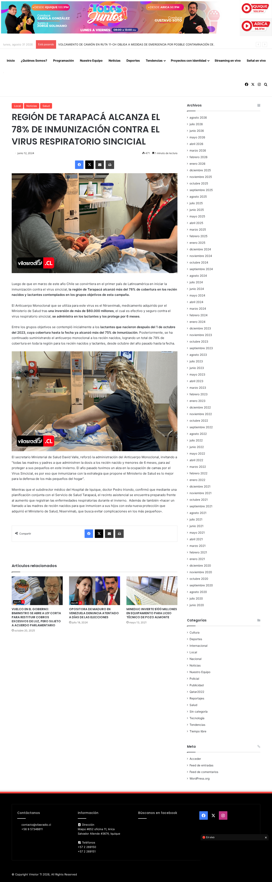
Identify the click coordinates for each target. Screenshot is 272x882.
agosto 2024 (198, 275)
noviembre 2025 (201, 177)
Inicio (11, 60)
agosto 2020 (198, 592)
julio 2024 (196, 282)
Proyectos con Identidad (188, 60)
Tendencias (154, 60)
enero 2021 (197, 559)
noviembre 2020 (201, 572)
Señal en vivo (256, 60)
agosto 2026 (198, 117)
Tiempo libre (198, 731)
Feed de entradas (201, 765)
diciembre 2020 (200, 565)
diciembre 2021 (200, 486)
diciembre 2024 (200, 249)
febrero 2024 (199, 315)
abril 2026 (196, 144)
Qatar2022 (197, 691)
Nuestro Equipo (91, 60)
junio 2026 (197, 130)
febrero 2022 (198, 473)
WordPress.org (200, 778)
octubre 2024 (199, 262)
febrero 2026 (199, 157)
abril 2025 (196, 223)
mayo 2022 (197, 453)
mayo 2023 (197, 374)
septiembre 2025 (201, 190)
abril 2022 (196, 460)
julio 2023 (196, 361)
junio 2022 (197, 447)
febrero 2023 (199, 394)
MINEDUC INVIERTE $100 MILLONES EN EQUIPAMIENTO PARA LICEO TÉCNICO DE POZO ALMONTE (151, 613)
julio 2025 (196, 203)
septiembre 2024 (201, 269)
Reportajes (197, 698)
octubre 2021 (199, 499)
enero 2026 (197, 163)
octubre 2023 (199, 341)
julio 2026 (196, 124)
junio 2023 (197, 368)
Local (17, 106)
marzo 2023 (198, 387)
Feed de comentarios (204, 772)
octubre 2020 (199, 578)
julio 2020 (196, 598)
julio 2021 (196, 519)
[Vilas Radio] (3, 72)
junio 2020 (197, 605)
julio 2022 (196, 440)
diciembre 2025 (200, 170)
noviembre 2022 (201, 414)
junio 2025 (197, 209)
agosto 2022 (198, 433)
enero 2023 (197, 401)
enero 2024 (197, 321)
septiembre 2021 (201, 506)
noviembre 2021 (200, 493)
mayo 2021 (197, 532)
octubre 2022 (199, 420)
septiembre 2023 (201, 348)
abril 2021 (196, 539)
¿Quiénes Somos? (34, 60)
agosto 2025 (198, 196)
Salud (46, 106)
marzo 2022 (198, 466)
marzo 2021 (197, 545)
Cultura (195, 632)
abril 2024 (196, 302)
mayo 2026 (197, 137)
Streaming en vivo (228, 60)
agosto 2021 (198, 513)
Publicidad (197, 685)
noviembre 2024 (201, 256)
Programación (63, 60)
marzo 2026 (198, 150)
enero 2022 (197, 480)
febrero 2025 (198, 236)
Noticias (114, 60)
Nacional (195, 659)
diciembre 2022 (200, 407)
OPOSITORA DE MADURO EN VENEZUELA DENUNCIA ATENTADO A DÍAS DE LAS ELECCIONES (94, 613)
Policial (194, 678)
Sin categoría (199, 711)
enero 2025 (197, 242)
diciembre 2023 (200, 328)
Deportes (133, 60)
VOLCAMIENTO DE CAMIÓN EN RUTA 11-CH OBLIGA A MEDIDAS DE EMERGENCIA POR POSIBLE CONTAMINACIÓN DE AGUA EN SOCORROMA (152, 44)
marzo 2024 (198, 308)
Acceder (195, 758)
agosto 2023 (198, 354)
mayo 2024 (197, 295)
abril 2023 (196, 381)
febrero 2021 (198, 552)
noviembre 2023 (201, 335)
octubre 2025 (199, 183)
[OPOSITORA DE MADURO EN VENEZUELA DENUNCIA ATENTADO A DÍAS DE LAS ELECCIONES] (94, 590)
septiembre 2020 (201, 585)
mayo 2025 (197, 216)
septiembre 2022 (201, 427)
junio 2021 (196, 526)
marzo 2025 (198, 229)
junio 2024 (197, 289)
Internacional (198, 645)
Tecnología (197, 718)
